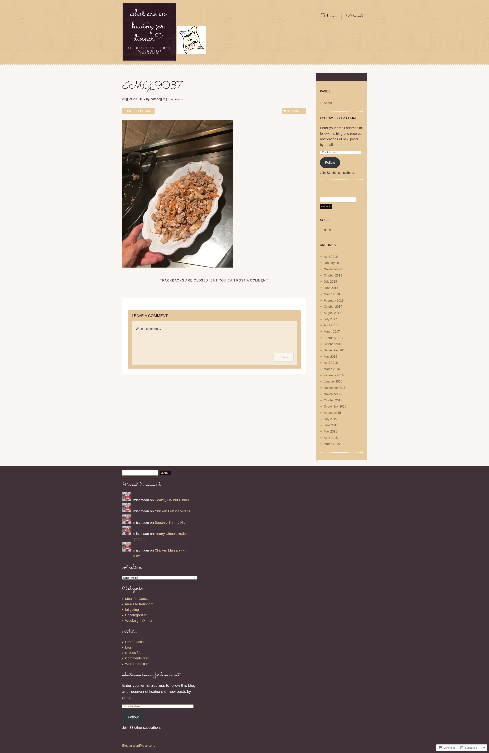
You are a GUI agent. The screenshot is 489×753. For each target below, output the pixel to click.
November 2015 (335, 394)
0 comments (175, 99)
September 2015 (335, 406)
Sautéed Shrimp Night (171, 522)
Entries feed (134, 653)
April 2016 (331, 363)
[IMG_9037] (177, 266)
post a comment (252, 280)
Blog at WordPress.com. (138, 745)
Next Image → (294, 111)
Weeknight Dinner (138, 621)
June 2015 (331, 425)
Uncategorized (136, 615)
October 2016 (333, 344)
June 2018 (331, 288)
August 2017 (332, 313)
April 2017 (331, 325)
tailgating (132, 609)
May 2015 (330, 431)
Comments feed (137, 658)
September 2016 (335, 350)
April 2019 (331, 256)
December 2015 (335, 388)
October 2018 (333, 275)
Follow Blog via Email (338, 118)
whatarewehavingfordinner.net (151, 675)
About (354, 16)
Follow (330, 163)
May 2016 (330, 356)
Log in (129, 647)
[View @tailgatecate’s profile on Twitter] (325, 229)
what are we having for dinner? (148, 26)
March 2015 (332, 444)
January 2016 (333, 381)
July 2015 (330, 419)
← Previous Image (138, 111)
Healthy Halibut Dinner (172, 500)
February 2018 (334, 300)
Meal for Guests (137, 599)
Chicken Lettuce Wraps (172, 511)
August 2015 (332, 412)
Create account (136, 642)
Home (329, 16)
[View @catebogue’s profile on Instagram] (330, 229)
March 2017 (332, 331)
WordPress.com (137, 664)
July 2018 (330, 281)
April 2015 (331, 437)
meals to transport (139, 604)
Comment (284, 357)
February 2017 (334, 338)
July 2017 (330, 319)
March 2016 (332, 369)
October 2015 (333, 400)
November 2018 (335, 269)
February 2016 (334, 375)
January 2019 (333, 263)
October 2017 (333, 306)
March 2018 (332, 294)
